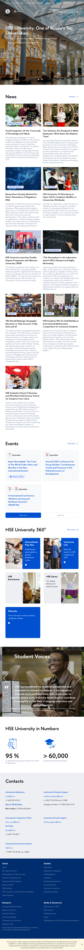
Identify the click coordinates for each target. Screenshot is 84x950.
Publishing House (50, 913)
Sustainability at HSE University (13, 874)
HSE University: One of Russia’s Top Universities (39, 30)
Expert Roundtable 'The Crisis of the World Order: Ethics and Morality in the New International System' (22, 466)
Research (6, 903)
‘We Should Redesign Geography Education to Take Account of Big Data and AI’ (21, 323)
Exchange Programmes (52, 881)
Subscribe (60, 515)
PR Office (9, 826)
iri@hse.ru (9, 848)
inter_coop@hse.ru (12, 822)
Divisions (8, 3)
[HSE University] (7, 11)
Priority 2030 (50, 187)
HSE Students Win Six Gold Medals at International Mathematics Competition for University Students (61, 323)
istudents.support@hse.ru (53, 796)
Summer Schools (50, 885)
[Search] (54, 11)
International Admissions (14, 792)
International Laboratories (11, 906)
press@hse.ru (10, 830)
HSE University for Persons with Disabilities (18, 892)
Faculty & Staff (18, 3)
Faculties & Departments (11, 878)
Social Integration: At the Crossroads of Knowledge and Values (23, 132)
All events (71, 443)
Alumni (59, 3)
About (5, 863)
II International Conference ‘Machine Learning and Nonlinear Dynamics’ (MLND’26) (21, 500)
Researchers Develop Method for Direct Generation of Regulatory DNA (21, 197)
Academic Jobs (50, 3)
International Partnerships (34, 3)
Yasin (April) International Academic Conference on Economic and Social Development (20, 928)
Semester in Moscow (52, 888)
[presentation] (7, 678)
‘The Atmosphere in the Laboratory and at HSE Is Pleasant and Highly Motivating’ (60, 260)
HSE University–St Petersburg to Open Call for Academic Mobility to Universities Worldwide (59, 197)
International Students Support (56, 792)
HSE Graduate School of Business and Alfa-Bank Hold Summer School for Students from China (22, 395)
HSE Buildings (7, 888)
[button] (10, 714)
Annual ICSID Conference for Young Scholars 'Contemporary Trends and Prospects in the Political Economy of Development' (60, 467)
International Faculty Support (55, 818)
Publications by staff (51, 906)
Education (12, 314)
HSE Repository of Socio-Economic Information (61, 920)
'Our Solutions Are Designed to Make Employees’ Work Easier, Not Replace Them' (60, 133)
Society (48, 123)
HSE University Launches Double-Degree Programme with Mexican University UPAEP (21, 260)
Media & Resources (53, 903)
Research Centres (9, 910)
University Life (68, 3)
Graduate (47, 878)
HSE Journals (48, 910)
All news (72, 96)
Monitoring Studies (9, 917)
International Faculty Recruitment (18, 843)
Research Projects (9, 913)
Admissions (48, 867)
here (15, 944)
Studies (47, 863)
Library (46, 917)
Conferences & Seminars (11, 920)
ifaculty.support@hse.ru (53, 822)
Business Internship (51, 892)
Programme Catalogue (52, 871)
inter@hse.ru (10, 796)
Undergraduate (49, 874)
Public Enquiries (7, 895)
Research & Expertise (15, 123)
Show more (23, 515)
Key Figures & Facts (9, 871)
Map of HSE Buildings (13, 804)
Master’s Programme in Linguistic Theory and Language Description (53, 709)
